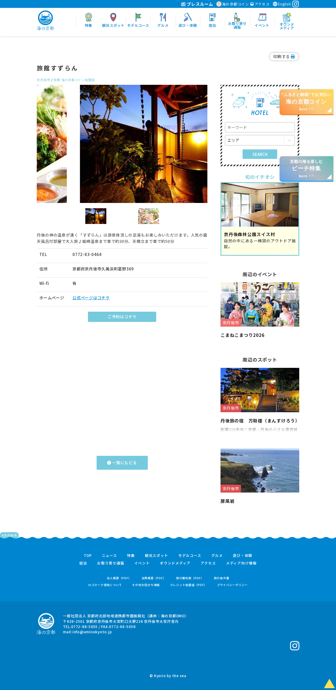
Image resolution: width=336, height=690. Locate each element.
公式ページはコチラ (91, 297)
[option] (122, 144)
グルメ (217, 555)
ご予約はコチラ (122, 316)
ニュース (109, 555)
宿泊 (83, 563)
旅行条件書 (221, 578)
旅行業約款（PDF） (190, 578)
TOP (88, 555)
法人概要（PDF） (119, 578)
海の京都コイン (235, 4)
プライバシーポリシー (232, 584)
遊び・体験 (242, 555)
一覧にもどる (124, 462)
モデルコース (189, 555)
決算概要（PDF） (153, 578)
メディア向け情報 (241, 563)
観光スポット (156, 555)
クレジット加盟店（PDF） (188, 584)
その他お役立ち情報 (146, 584)
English (284, 4)
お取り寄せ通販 (110, 563)
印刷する (282, 56)
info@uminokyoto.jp (92, 631)
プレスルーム (199, 4)
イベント (142, 563)
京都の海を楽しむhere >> (306, 168)
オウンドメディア (175, 563)
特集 (131, 555)
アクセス (262, 4)
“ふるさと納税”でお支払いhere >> (306, 101)
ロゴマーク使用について (105, 584)
